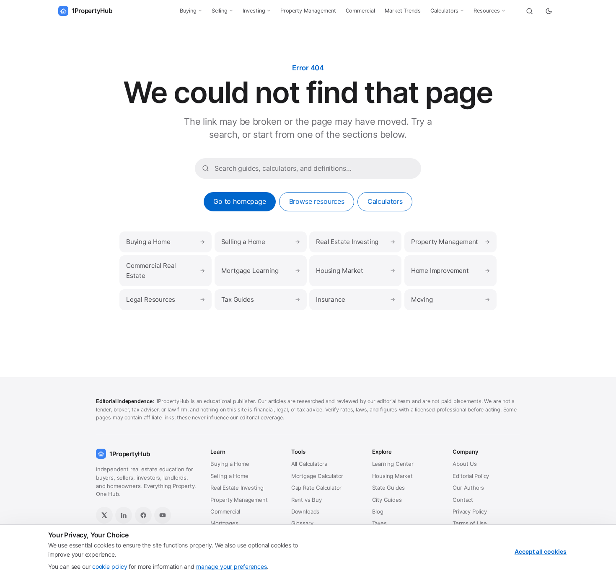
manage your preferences (231, 566)
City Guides (387, 499)
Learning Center (393, 463)
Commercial (360, 11)
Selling (220, 11)
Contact (463, 499)
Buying (188, 11)
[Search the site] (529, 11)
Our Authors (468, 487)
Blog (377, 511)
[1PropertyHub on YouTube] (162, 515)
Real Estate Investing (355, 242)
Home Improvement (450, 271)
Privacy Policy (470, 511)
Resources (487, 11)
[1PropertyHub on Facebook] (143, 515)
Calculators (444, 11)
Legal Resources (165, 299)
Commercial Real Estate (165, 271)
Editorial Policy (471, 476)
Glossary (302, 523)
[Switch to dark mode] (548, 11)
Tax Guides (260, 299)
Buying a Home (165, 242)
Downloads (305, 511)
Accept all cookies (541, 551)
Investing (254, 11)
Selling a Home (260, 242)
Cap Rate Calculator (316, 487)
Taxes (379, 523)
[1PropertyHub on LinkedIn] (123, 515)
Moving (450, 299)
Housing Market (355, 271)
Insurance (355, 299)
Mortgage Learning (260, 271)
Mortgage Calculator (317, 476)
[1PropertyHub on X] (104, 515)
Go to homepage (239, 201)
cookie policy (109, 566)
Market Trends (403, 11)
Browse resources (316, 201)
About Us (465, 463)
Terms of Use (470, 523)
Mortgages (224, 523)
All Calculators (309, 463)
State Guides (388, 487)
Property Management (308, 11)
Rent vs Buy (306, 499)
